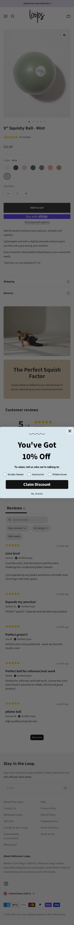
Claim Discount (36, 484)
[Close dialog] (70, 431)
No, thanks (37, 494)
